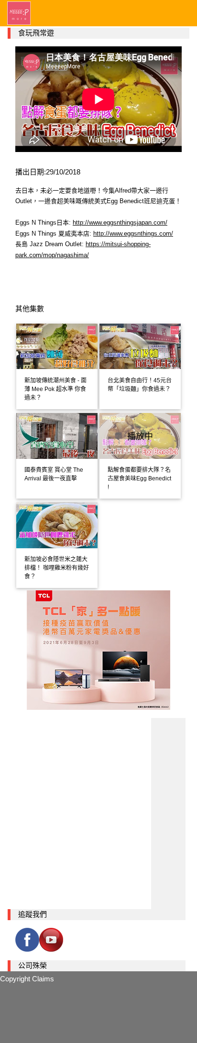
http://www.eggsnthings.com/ (133, 233)
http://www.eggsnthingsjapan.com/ (120, 222)
